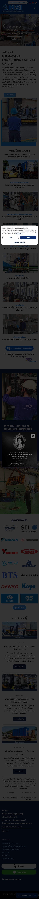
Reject (11, 237)
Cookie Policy (19, 233)
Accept (28, 237)
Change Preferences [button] (19, 242)
